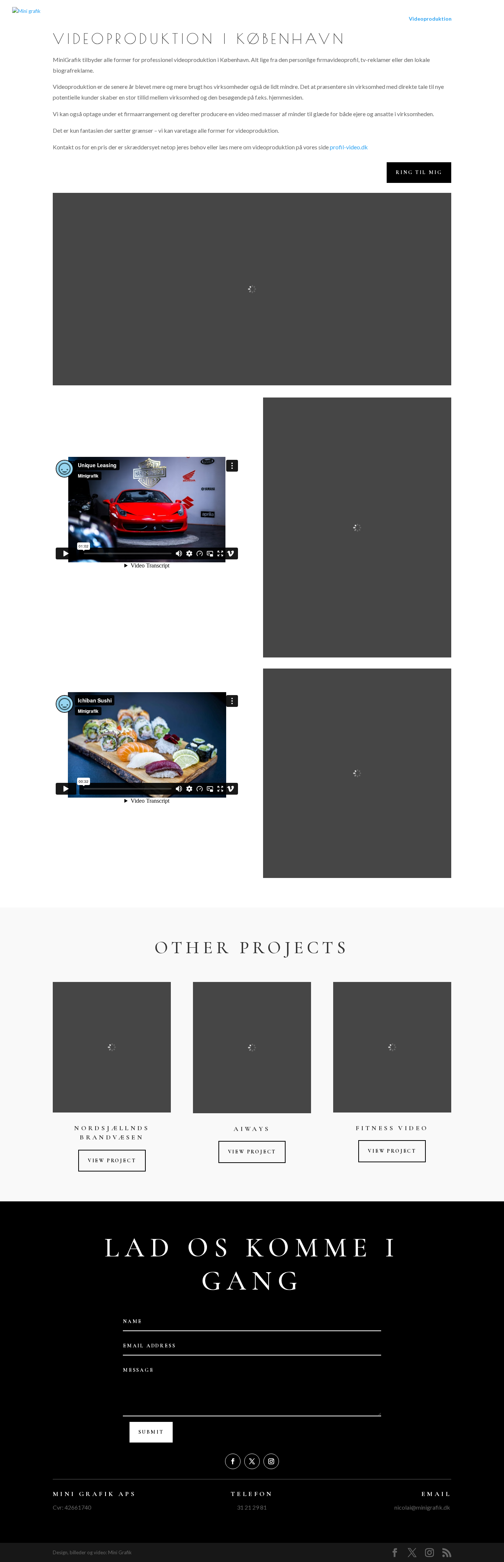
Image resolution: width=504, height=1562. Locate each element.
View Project (112, 1160)
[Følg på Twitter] (252, 1461)
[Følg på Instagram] (271, 1461)
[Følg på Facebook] (233, 1461)
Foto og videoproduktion (368, 19)
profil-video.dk (349, 146)
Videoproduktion (430, 19)
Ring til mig (419, 172)
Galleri (469, 19)
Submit (151, 1432)
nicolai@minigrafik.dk (422, 1507)
